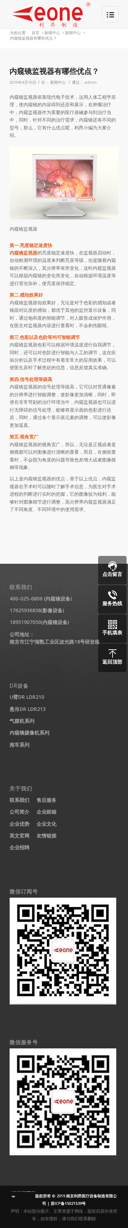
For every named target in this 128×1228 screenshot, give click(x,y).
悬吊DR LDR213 (28, 709)
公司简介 (20, 811)
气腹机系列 (22, 720)
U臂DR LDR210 (27, 696)
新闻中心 (52, 32)
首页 (35, 32)
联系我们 (20, 799)
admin (91, 82)
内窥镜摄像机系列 (29, 732)
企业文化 (47, 823)
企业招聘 (20, 847)
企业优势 (20, 823)
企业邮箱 (47, 811)
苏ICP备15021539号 (68, 1203)
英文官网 (20, 835)
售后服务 (47, 799)
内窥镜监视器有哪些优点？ (54, 71)
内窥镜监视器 (23, 252)
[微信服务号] (63, 1153)
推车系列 (20, 744)
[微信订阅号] (63, 1002)
